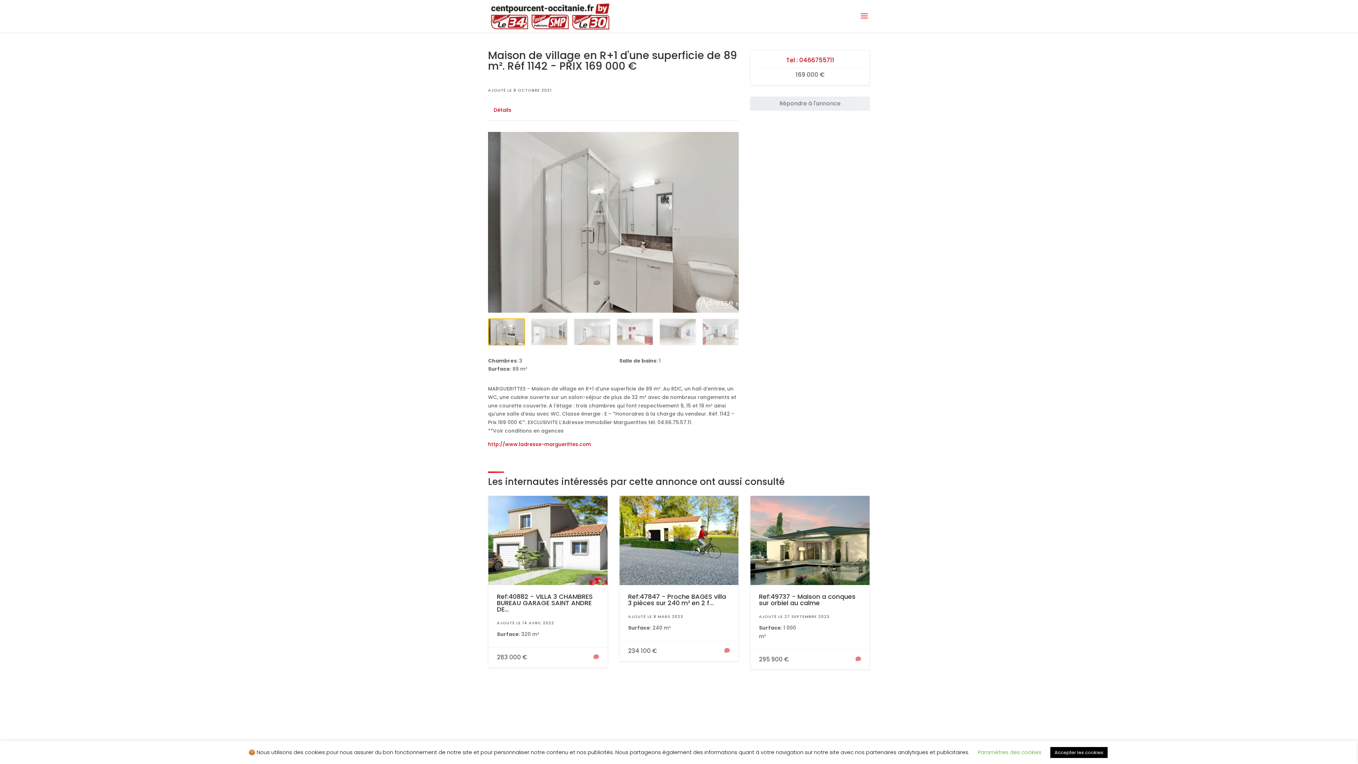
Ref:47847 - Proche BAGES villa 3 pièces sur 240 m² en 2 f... (677, 599)
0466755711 (816, 60)
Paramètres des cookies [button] (1009, 752)
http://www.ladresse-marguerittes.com (539, 444)
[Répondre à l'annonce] (596, 657)
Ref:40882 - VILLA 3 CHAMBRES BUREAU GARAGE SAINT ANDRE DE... (545, 603)
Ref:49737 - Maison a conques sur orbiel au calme (807, 599)
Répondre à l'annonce (810, 103)
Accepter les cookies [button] (1079, 752)
